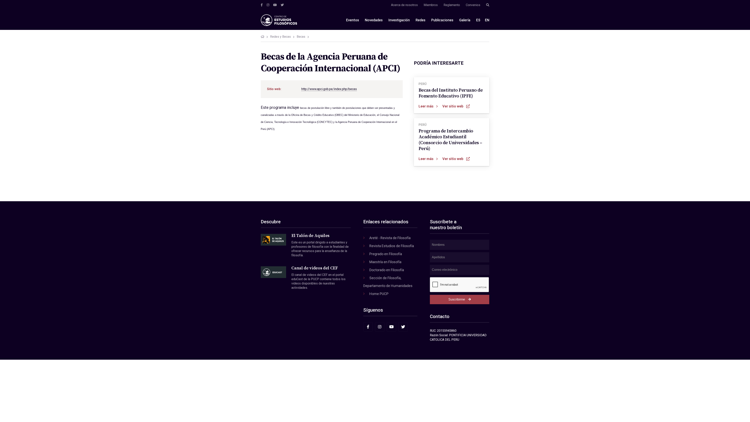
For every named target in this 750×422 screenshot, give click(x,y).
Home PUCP (378, 294)
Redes (420, 20)
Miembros (431, 5)
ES (478, 20)
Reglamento (452, 5)
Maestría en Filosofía (385, 262)
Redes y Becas (280, 36)
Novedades (374, 20)
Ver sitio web (452, 106)
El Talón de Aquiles (310, 235)
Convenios (473, 5)
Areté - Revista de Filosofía (390, 238)
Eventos (352, 20)
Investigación (399, 20)
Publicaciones (442, 20)
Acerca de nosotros (404, 5)
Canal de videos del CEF (314, 268)
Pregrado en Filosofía (385, 254)
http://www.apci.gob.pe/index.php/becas (329, 89)
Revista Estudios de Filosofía (391, 246)
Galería (464, 20)
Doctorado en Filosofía (386, 270)
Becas (301, 36)
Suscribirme (456, 299)
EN (487, 20)
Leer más (426, 106)
